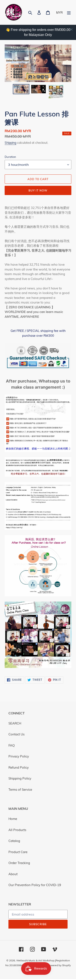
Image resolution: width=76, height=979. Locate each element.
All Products (17, 830)
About (13, 874)
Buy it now (38, 190)
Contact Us (16, 734)
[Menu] (68, 12)
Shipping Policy (19, 778)
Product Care (17, 852)
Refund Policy (18, 767)
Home (12, 819)
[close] (71, 29)
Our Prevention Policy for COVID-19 (34, 885)
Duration (10, 156)
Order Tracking (19, 863)
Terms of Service (20, 790)
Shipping (10, 142)
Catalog (14, 841)
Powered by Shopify (59, 965)
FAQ (11, 745)
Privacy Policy (18, 756)
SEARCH (14, 723)
